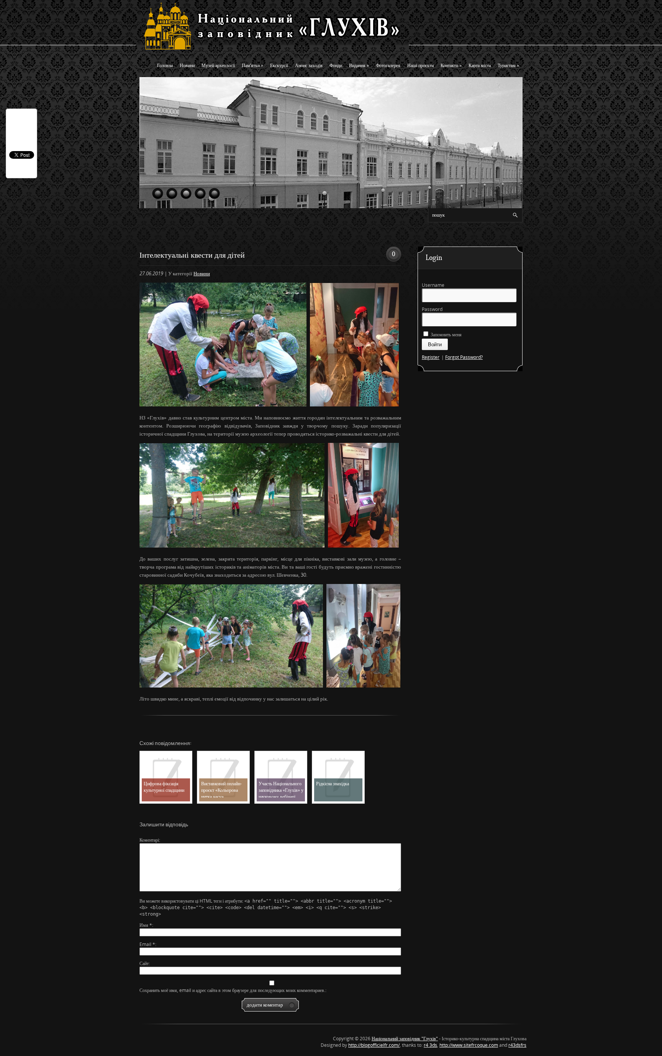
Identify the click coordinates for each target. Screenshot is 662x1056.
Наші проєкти (420, 65)
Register (430, 357)
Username (433, 285)
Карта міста (480, 65)
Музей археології (218, 65)
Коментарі (149, 840)
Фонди (335, 65)
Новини (187, 65)
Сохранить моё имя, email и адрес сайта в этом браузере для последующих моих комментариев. (232, 990)
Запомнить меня (445, 334)
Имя (145, 925)
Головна (165, 65)
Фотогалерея (388, 65)
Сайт (144, 963)
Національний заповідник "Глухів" (405, 1038)
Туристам (508, 65)
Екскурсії (279, 65)
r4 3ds (430, 1045)
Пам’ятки (252, 65)
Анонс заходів (309, 65)
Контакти (451, 65)
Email (147, 944)
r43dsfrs (517, 1045)
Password (432, 309)
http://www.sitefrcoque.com (468, 1045)
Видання (359, 65)
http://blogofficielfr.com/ (374, 1045)
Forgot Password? (464, 357)
